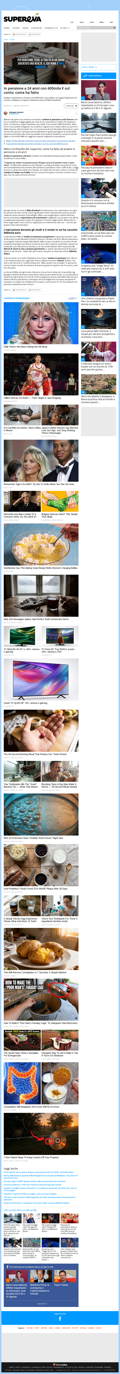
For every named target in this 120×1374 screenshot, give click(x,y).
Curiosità (36, 28)
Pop (111, 22)
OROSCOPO (66, 1328)
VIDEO (51, 1328)
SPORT (36, 1328)
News (7, 28)
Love (92, 22)
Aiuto (51, 1370)
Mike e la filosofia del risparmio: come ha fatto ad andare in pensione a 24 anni (40, 140)
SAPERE (57, 1328)
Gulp (82, 22)
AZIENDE (91, 1328)
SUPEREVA (107, 1367)
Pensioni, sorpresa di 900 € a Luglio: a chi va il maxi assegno (30, 1194)
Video (25, 28)
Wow (101, 22)
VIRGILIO (18, 1367)
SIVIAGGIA (81, 1367)
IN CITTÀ (75, 1328)
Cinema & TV (51, 28)
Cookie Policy (30, 1370)
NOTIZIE (30, 1328)
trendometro (95, 76)
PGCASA (49, 1367)
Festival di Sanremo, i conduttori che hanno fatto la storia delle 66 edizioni (36, 1203)
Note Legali (16, 1370)
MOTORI (44, 1328)
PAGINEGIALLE (26, 1367)
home (6, 39)
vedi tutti (41, 1304)
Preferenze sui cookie (42, 1370)
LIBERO (11, 1367)
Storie (16, 28)
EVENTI (98, 1328)
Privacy (23, 1370)
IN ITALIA (83, 1328)
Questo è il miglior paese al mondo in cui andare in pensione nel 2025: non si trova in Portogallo (40, 1189)
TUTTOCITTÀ (69, 1367)
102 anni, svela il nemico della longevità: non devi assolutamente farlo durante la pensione (39, 1198)
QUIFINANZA (90, 1367)
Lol (72, 22)
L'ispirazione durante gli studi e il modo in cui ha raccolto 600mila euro (37, 143)
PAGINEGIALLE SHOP (39, 1367)
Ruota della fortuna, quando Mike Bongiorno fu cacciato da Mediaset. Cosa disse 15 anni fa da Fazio (41, 1176)
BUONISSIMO (99, 1367)
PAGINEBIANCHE (58, 1367)
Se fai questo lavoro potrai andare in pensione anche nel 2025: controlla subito (39, 1172)
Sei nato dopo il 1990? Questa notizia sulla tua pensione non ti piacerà (35, 1181)
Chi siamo (8, 1370)
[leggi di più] (76, 113)
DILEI (75, 1367)
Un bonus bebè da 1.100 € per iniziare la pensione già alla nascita (32, 1184)
